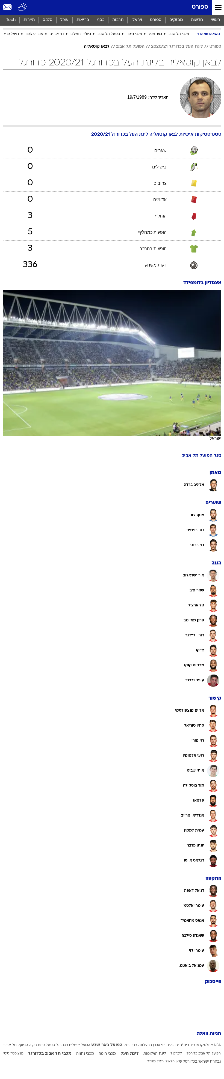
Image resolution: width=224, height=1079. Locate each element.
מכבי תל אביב (179, 34)
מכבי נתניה (85, 1054)
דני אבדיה (57, 34)
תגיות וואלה (209, 1034)
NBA (217, 1045)
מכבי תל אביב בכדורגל (50, 1053)
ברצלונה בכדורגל (138, 1045)
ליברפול (176, 1053)
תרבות (117, 20)
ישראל (215, 438)
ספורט (200, 7)
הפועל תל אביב (109, 34)
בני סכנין (159, 1045)
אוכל (64, 20)
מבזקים (176, 20)
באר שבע (155, 34)
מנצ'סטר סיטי (13, 1053)
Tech (11, 20)
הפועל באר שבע (106, 1045)
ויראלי (136, 20)
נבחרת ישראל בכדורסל (202, 1061)
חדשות (197, 20)
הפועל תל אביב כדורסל (204, 1053)
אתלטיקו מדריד (201, 1045)
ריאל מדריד (155, 1061)
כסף (100, 20)
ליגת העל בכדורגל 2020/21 (177, 46)
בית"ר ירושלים (80, 34)
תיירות (29, 20)
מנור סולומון (34, 34)
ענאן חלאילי (173, 1061)
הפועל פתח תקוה (42, 1045)
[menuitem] (197, 20)
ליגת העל (130, 1053)
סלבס (47, 20)
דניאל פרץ (11, 34)
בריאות (82, 20)
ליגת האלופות (154, 1054)
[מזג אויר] (22, 7)
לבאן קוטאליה (97, 46)
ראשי (215, 20)
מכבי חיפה (134, 34)
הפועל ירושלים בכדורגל (73, 1045)
